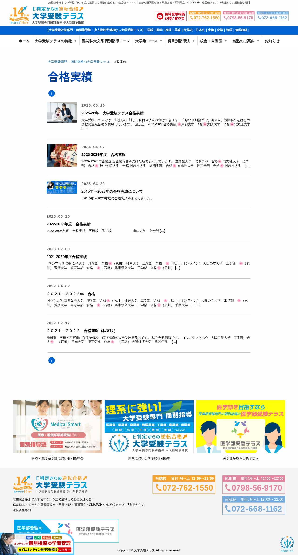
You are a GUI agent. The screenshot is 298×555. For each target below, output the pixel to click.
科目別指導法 (179, 40)
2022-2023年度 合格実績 (69, 224)
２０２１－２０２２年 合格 (71, 293)
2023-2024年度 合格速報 (103, 154)
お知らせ (272, 40)
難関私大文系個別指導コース (106, 40)
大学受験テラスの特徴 (53, 40)
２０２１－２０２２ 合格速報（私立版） (82, 330)
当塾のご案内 (243, 40)
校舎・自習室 (211, 40)
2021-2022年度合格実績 (69, 256)
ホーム (24, 40)
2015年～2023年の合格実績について (112, 191)
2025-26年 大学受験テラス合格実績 (112, 112)
